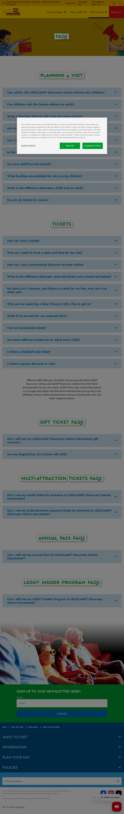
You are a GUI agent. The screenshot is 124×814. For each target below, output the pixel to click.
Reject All (70, 146)
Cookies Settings (28, 145)
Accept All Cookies (93, 146)
